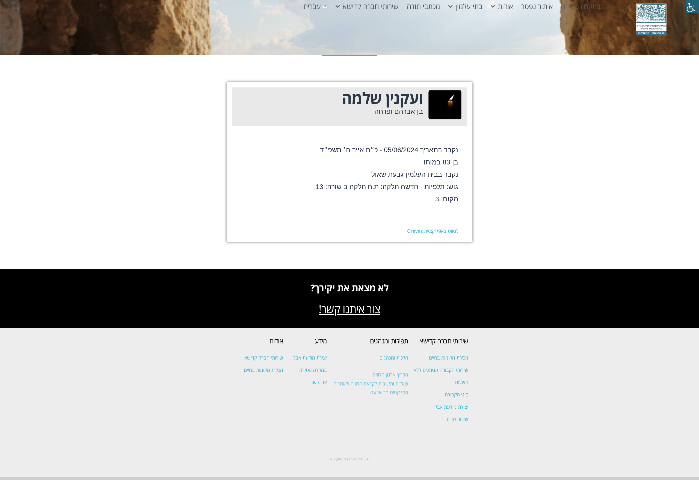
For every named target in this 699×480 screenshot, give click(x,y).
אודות (505, 6)
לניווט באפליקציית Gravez (433, 231)
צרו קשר (318, 382)
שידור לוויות (457, 419)
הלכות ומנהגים (394, 357)
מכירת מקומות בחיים (448, 357)
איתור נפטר (537, 6)
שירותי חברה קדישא (371, 6)
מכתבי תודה (423, 6)
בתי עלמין (468, 6)
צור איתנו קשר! (349, 308)
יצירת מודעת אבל (451, 407)
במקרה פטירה (581, 6)
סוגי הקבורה (456, 394)
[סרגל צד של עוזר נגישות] (692, 6)
